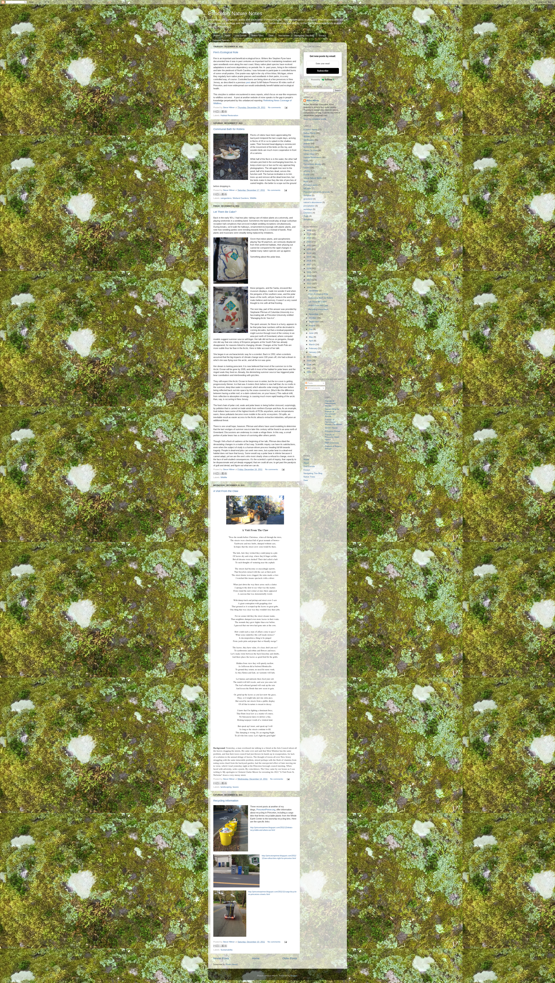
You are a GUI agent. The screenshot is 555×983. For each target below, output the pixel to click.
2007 (309, 368)
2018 (309, 261)
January (313, 352)
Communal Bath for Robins (229, 129)
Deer (271, 35)
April (311, 341)
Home (217, 35)
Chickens (308, 213)
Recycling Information (225, 800)
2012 (309, 284)
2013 (309, 280)
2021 (309, 249)
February (313, 348)
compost (307, 195)
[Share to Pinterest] (225, 111)
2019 (309, 257)
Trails (306, 216)
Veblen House (331, 428)
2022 (309, 246)
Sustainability (227, 950)
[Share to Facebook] (222, 111)
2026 (309, 230)
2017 (309, 265)
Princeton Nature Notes (235, 13)
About (227, 35)
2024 (309, 238)
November (314, 314)
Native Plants (310, 133)
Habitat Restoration (229, 115)
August (312, 325)
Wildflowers (309, 140)
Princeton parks (311, 185)
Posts (310, 383)
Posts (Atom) (232, 964)
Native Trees (258, 35)
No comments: (275, 107)
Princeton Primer (332, 431)
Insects (307, 143)
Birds (306, 181)
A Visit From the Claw (225, 491)
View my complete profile (315, 119)
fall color (307, 188)
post (248, 82)
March (312, 344)
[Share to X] (220, 111)
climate (307, 219)
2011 (309, 287)
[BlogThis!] (217, 111)
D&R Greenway (332, 443)
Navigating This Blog (304, 35)
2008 (309, 365)
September (314, 322)
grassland (308, 199)
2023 (309, 242)
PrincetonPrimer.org (265, 809)
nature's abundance (313, 202)
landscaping (226, 787)
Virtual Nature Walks (313, 178)
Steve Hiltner (312, 100)
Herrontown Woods (312, 164)
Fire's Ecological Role (225, 52)
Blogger (293, 976)
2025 (309, 234)
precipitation (309, 206)
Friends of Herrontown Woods (330, 403)
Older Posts (289, 958)
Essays (322, 35)
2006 (309, 372)
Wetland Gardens (241, 198)
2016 (309, 268)
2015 (309, 272)
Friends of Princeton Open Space (332, 437)
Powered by (315, 80)
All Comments (313, 388)
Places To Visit (310, 150)
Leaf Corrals (241, 35)
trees (306, 161)
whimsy (307, 171)
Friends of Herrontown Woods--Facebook (333, 422)
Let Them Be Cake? (224, 211)
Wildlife (253, 198)
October (313, 318)
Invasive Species (221, 40)
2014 (309, 276)
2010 (309, 357)
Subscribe (322, 71)
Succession (283, 35)
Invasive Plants (310, 130)
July (311, 329)
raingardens (226, 198)
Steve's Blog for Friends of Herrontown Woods (332, 412)
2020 (309, 253)
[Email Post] (285, 107)
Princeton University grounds (317, 192)
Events (307, 175)
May (311, 337)
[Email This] (214, 111)
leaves (236, 787)
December (314, 291)
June (311, 333)
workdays (308, 209)
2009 (309, 361)
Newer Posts (221, 958)
